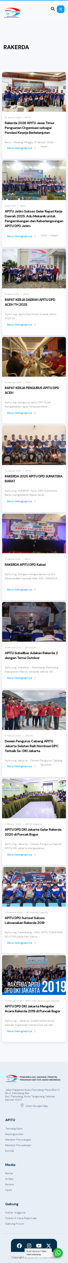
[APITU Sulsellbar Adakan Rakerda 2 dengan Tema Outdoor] (34, 622)
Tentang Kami (13, 1128)
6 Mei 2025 (10, 206)
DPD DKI (29, 735)
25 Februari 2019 (13, 1000)
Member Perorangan (18, 1139)
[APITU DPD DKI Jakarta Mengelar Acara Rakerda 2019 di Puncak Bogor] (34, 975)
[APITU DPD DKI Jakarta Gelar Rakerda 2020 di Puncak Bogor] (34, 798)
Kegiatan (38, 824)
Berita (9, 1173)
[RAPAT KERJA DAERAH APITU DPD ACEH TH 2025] (34, 268)
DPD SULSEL (31, 647)
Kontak (9, 1151)
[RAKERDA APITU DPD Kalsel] (34, 533)
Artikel (9, 1179)
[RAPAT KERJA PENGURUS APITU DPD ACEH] (34, 357)
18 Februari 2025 (13, 382)
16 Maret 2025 (12, 294)
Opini (8, 1190)
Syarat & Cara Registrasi (20, 1218)
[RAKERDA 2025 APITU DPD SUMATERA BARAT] (34, 445)
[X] (49, 1246)
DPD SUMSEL (32, 912)
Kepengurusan (14, 1134)
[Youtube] (39, 1246)
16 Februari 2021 (13, 647)
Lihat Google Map (37, 1106)
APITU (28, 117)
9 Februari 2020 (13, 735)
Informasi (45, 1000)
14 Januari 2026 (13, 117)
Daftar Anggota (15, 1212)
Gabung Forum (14, 1224)
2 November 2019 (13, 912)
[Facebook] (19, 1246)
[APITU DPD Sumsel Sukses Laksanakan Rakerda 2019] (34, 887)
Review (9, 1184)
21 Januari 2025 (13, 559)
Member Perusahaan (18, 1145)
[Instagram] (29, 1246)
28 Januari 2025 (13, 470)
